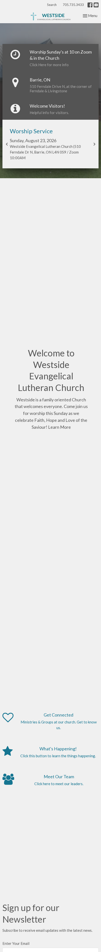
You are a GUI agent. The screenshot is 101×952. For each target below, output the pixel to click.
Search (52, 5)
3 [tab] (57, 172)
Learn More (59, 427)
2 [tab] (50, 172)
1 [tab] (43, 172)
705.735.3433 (73, 5)
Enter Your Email (15, 943)
